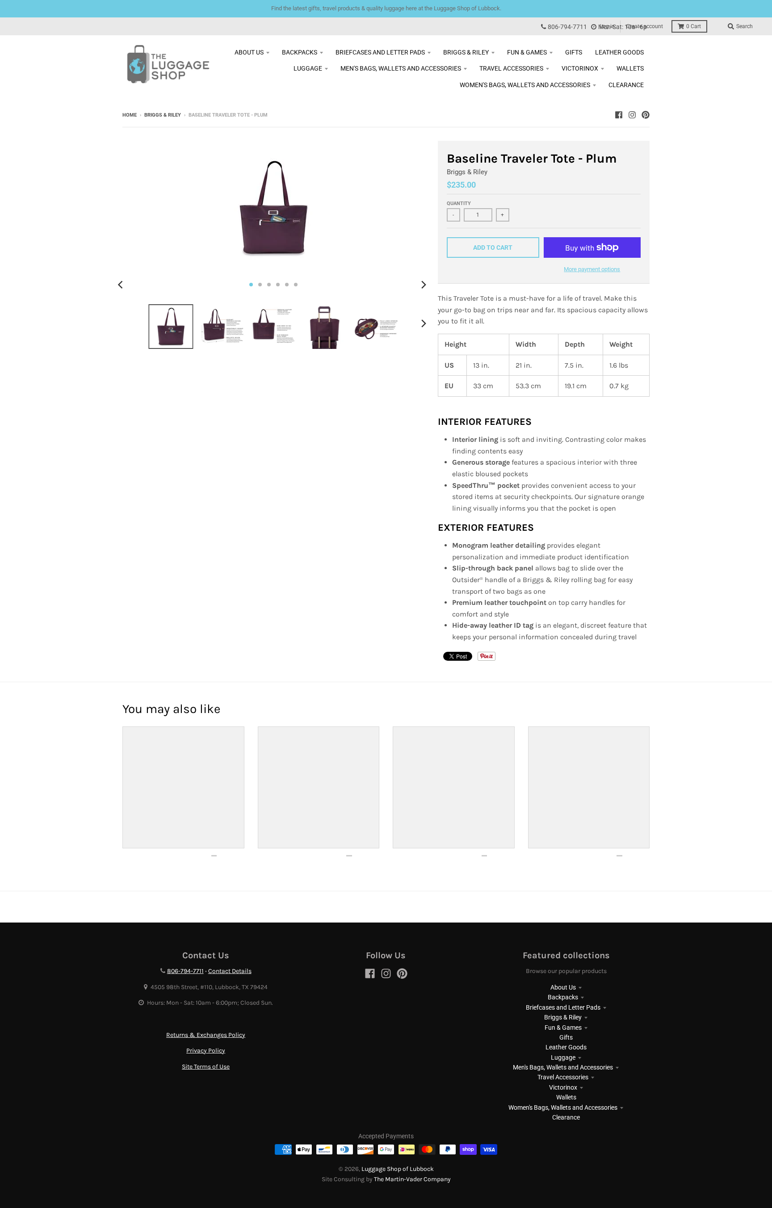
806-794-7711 (567, 27)
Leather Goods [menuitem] (619, 52)
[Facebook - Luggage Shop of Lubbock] (619, 115)
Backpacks (563, 997)
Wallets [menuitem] (630, 68)
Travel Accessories (562, 1077)
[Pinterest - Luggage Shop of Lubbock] (646, 115)
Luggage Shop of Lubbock (397, 1169)
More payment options (592, 269)
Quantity (459, 203)
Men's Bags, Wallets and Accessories (563, 1067)
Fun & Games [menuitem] (527, 52)
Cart (693, 26)
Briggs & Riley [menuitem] (466, 52)
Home (129, 115)
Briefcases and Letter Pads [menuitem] (380, 52)
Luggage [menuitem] (308, 68)
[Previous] (121, 284)
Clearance (566, 1117)
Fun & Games (563, 1027)
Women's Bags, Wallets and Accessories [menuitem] (525, 84)
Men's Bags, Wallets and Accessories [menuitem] (400, 68)
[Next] (423, 284)
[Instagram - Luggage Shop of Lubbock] (632, 115)
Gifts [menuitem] (573, 52)
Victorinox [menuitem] (580, 68)
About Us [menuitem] (249, 52)
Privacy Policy (205, 1050)
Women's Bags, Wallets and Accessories (562, 1107)
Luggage (563, 1057)
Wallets (566, 1097)
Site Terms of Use (206, 1066)
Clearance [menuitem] (626, 84)
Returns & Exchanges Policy (205, 1035)
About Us (563, 987)
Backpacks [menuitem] (299, 52)
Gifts (566, 1037)
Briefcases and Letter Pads (563, 1007)
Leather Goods (566, 1047)
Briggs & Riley (162, 115)
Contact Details (230, 971)
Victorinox (563, 1087)
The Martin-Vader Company (412, 1179)
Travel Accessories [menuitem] (511, 68)
